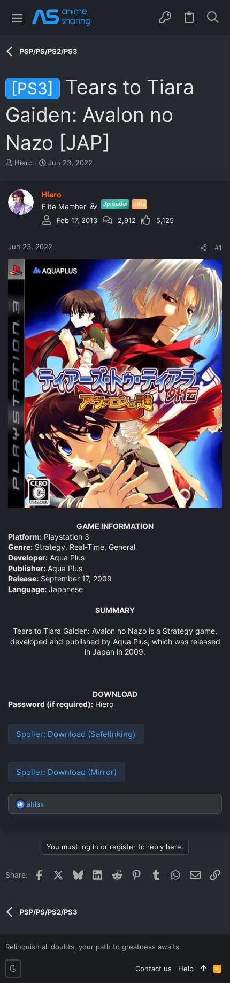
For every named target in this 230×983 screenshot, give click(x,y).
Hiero (23, 162)
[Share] (203, 248)
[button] (17, 17)
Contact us (153, 968)
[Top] (203, 969)
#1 (218, 247)
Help (186, 968)
